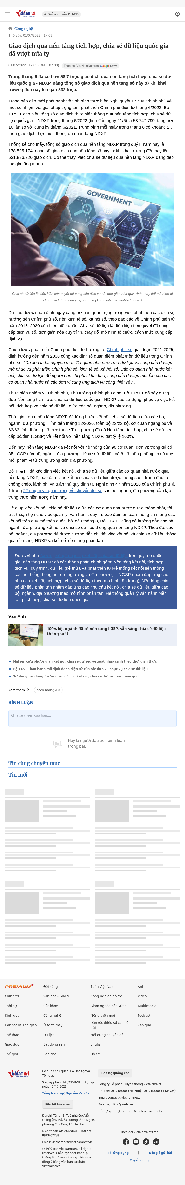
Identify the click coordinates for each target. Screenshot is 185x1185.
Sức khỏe (50, 1005)
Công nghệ (23, 28)
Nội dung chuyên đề (107, 1034)
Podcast (144, 1015)
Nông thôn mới (103, 1015)
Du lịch (49, 1034)
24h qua (144, 1025)
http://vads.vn (122, 1104)
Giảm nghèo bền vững (109, 1005)
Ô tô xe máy (52, 1025)
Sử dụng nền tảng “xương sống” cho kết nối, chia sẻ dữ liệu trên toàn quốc (76, 676)
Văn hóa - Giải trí (56, 996)
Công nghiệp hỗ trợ (106, 996)
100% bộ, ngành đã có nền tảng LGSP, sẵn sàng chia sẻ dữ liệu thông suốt (106, 631)
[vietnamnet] (26, 17)
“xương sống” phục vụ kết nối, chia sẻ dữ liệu (84, 555)
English (97, 1044)
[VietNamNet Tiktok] (146, 1144)
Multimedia (147, 1005)
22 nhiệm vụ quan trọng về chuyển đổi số (62, 490)
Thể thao (12, 1034)
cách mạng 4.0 (48, 690)
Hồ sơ (95, 1054)
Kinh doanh (14, 1015)
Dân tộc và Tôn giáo (21, 1025)
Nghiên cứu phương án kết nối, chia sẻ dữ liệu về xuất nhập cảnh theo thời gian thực (85, 661)
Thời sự (11, 1005)
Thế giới (11, 1054)
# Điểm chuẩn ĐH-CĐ (61, 14)
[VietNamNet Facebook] (126, 1144)
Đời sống (50, 986)
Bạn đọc (49, 1054)
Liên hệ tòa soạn (57, 1104)
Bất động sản (54, 1044)
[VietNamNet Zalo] (156, 1144)
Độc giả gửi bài (160, 1153)
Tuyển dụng (139, 1160)
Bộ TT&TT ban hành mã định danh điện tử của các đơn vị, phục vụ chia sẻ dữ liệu (80, 668)
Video (142, 996)
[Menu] (8, 14)
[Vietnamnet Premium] (19, 988)
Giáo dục (12, 1044)
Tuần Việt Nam (102, 986)
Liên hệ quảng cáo (115, 1073)
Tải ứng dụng (118, 1153)
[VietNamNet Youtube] (136, 1144)
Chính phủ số (119, 349)
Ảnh (141, 986)
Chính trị (12, 996)
